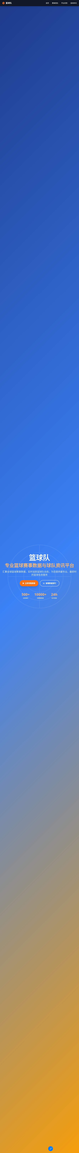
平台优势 (64, 3)
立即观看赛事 (30, 583)
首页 (47, 3)
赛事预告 (55, 3)
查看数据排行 (51, 583)
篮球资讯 (74, 3)
